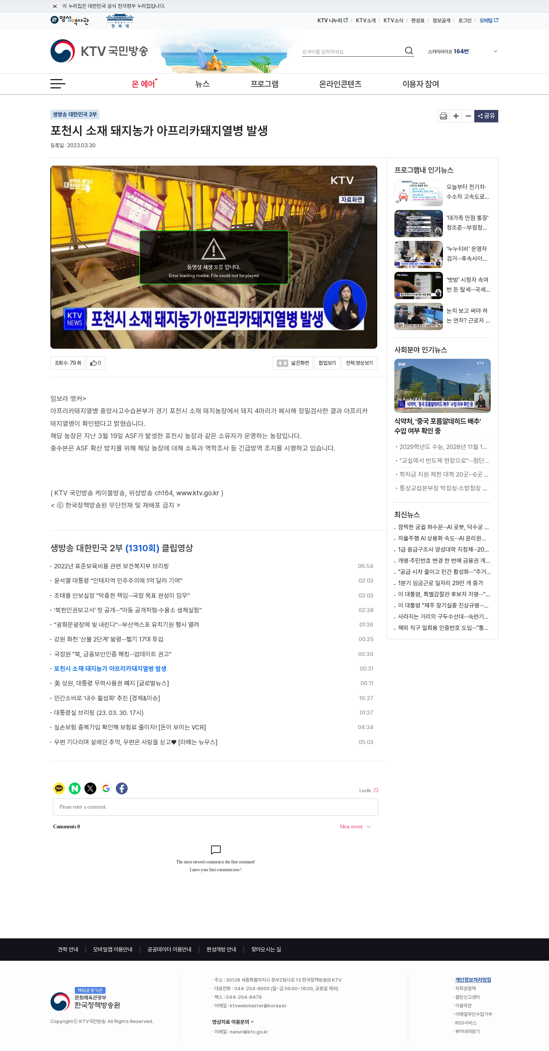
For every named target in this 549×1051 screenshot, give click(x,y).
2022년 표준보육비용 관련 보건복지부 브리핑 (111, 566)
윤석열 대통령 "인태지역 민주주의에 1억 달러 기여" (118, 580)
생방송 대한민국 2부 (75, 114)
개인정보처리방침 (473, 980)
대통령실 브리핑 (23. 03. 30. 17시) (99, 712)
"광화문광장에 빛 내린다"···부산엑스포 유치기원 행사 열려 (126, 624)
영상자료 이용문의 (230, 1022)
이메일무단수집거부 (473, 1014)
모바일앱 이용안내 (113, 949)
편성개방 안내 (221, 949)
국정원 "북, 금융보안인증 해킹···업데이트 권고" (112, 654)
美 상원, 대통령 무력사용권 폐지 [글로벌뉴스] (111, 683)
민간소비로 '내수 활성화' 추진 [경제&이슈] (107, 698)
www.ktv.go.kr (197, 493)
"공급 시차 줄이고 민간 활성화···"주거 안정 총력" (444, 571)
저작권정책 (465, 988)
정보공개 (441, 20)
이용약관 (463, 1005)
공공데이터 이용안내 (170, 949)
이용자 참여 (421, 84)
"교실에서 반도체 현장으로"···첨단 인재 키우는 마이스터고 (444, 460)
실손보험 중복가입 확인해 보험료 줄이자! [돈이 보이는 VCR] (130, 727)
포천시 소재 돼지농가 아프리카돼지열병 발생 (110, 668)
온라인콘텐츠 (340, 84)
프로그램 (265, 84)
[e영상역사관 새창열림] (69, 19)
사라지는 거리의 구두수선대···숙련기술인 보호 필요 (444, 616)
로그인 (465, 20)
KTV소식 (393, 20)
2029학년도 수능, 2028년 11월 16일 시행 (444, 447)
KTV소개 (366, 20)
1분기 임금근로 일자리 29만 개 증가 (440, 583)
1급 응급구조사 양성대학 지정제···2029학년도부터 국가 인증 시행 (444, 549)
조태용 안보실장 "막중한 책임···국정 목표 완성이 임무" (122, 595)
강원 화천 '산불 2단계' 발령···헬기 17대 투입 (109, 639)
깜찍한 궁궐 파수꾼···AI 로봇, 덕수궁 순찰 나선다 (444, 527)
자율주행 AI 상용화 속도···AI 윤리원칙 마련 (444, 538)
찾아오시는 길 (266, 949)
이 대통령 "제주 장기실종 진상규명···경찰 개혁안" (444, 605)
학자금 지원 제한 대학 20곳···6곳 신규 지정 (444, 474)
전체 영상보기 (359, 363)
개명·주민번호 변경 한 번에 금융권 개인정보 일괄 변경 (444, 560)
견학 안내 (68, 949)
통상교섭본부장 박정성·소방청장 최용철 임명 (444, 488)
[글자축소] (468, 116)
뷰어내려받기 (467, 1031)
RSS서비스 (466, 1023)
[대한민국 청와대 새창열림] (120, 17)
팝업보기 (327, 363)
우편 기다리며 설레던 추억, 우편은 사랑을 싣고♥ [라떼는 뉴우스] (136, 742)
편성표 (418, 20)
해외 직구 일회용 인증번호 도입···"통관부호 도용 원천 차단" (444, 627)
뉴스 (202, 84)
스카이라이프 (448, 51)
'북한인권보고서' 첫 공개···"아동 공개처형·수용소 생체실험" (128, 610)
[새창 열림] (443, 116)
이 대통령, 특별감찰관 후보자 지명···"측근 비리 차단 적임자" (444, 594)
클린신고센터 (467, 997)
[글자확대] (456, 116)
